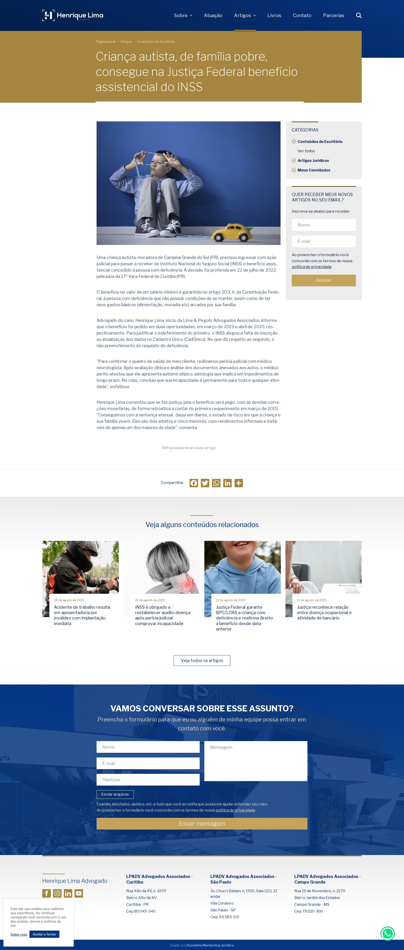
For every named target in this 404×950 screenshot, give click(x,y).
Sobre (181, 15)
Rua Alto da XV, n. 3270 (146, 891)
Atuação (213, 15)
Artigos (242, 15)
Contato (302, 15)
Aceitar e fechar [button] (44, 934)
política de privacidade (312, 267)
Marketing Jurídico (218, 945)
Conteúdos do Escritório (156, 42)
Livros (274, 15)
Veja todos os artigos (202, 660)
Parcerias (333, 15)
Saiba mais (19, 934)
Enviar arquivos (115, 794)
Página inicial (105, 42)
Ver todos (306, 151)
